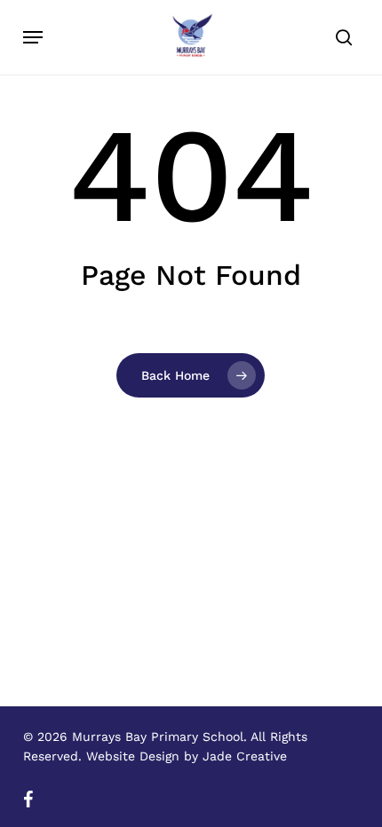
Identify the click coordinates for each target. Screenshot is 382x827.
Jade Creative (245, 756)
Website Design (132, 756)
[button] (33, 37)
